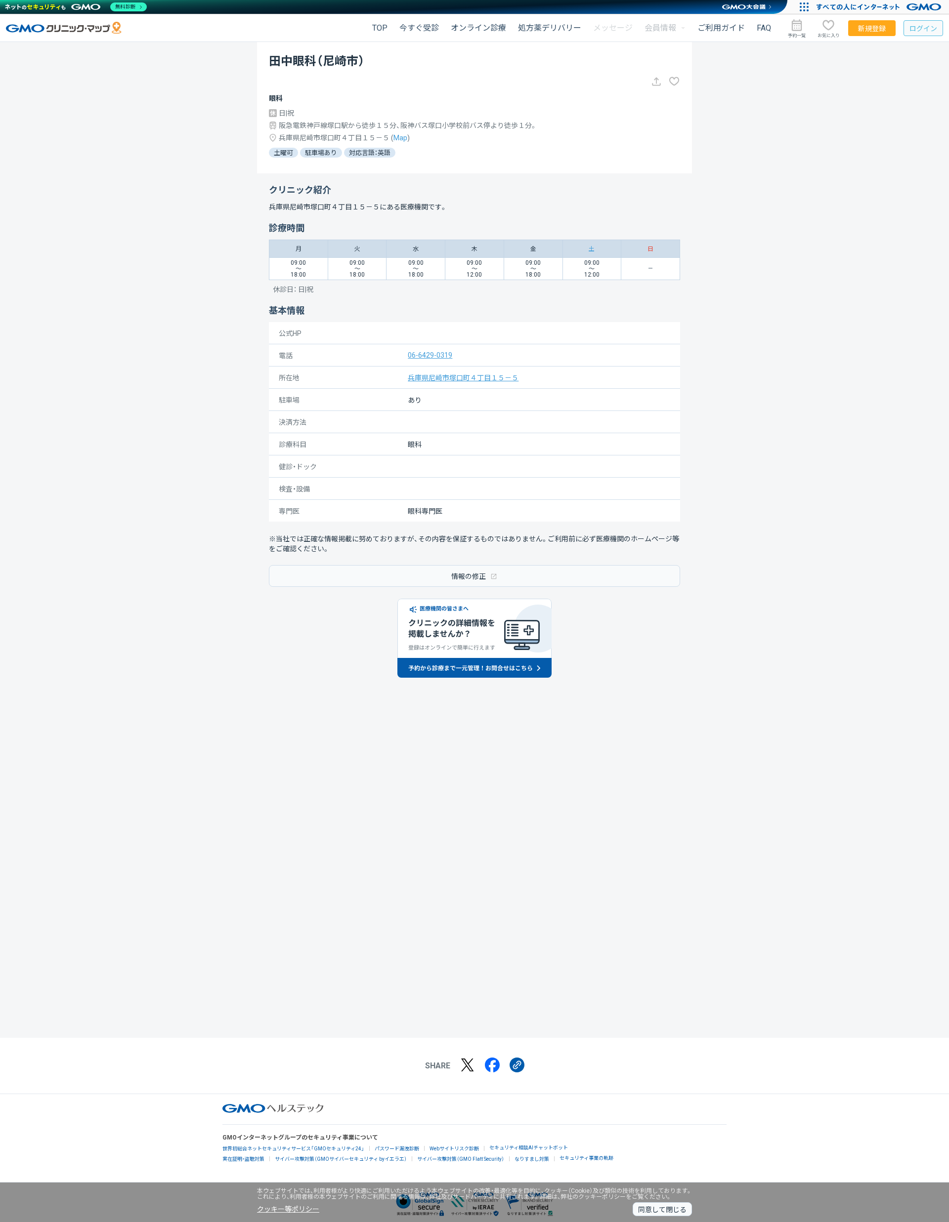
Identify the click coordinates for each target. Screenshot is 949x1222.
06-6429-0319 (430, 355)
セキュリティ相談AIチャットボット (528, 1147)
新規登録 (872, 29)
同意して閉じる (662, 1210)
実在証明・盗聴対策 (243, 1159)
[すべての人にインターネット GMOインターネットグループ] (880, 7)
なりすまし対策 (532, 1159)
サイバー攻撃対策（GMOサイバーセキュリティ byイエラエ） (341, 1159)
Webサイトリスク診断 (454, 1148)
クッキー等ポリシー (288, 1209)
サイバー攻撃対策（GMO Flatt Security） (460, 1159)
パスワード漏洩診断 (397, 1148)
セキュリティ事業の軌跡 (586, 1158)
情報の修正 (468, 576)
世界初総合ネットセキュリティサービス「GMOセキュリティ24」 (293, 1148)
